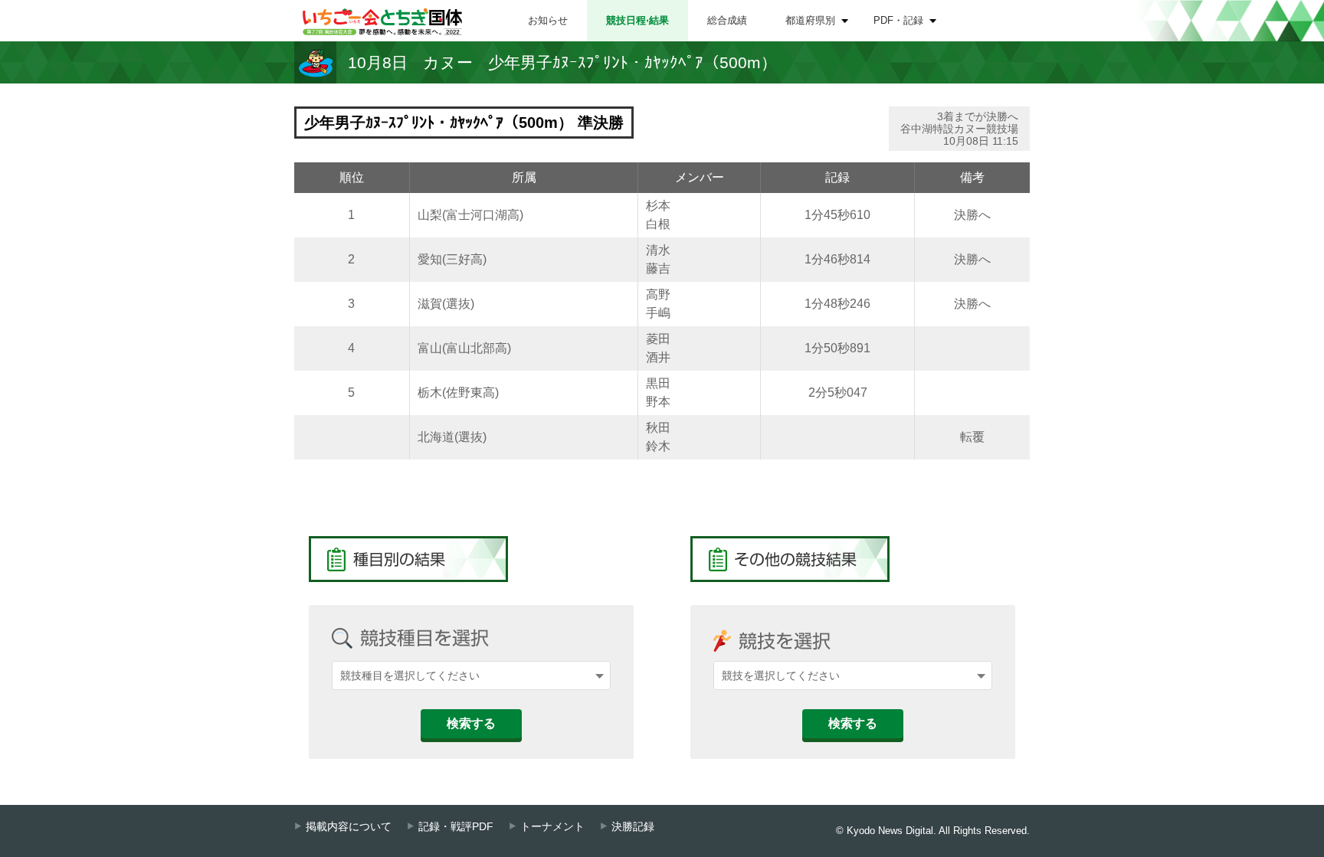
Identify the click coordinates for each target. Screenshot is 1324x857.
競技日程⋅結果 (637, 20)
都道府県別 (810, 20)
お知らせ (548, 20)
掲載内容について (349, 826)
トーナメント (552, 826)
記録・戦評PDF (455, 826)
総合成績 (727, 20)
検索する (471, 723)
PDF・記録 (898, 20)
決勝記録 (632, 826)
